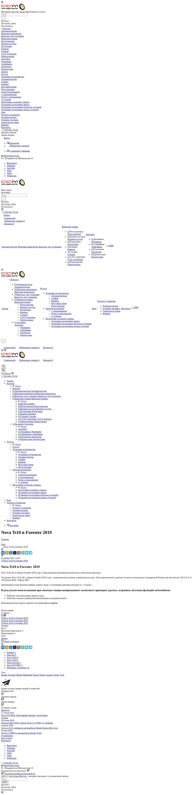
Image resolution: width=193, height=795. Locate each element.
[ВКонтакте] (3, 552)
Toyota (56, 675)
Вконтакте (12, 163)
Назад (18, 386)
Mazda (19, 675)
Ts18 (62, 675)
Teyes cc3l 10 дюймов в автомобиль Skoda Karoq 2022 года (29, 728)
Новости (5, 710)
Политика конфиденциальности (19, 773)
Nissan (36, 675)
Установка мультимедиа (29, 454)
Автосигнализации (27, 475)
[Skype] (26, 552)
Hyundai (12, 675)
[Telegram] (30, 552)
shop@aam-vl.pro (11, 156)
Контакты (6, 740)
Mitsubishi (27, 675)
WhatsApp (11, 176)
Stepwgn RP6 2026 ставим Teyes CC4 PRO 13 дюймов (27, 723)
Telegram (11, 165)
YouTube (11, 168)
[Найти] (3, 18)
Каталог (16, 388)
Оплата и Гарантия (21, 508)
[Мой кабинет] (2, 344)
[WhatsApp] (22, 552)
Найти (4, 782)
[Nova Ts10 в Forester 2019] (14, 561)
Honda (4, 675)
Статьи (4, 718)
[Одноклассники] (6, 552)
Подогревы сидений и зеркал (32, 490)
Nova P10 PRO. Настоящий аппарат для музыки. (24, 715)
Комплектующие (26, 404)
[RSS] (2, 555)
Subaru (4, 638)
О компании (7, 735)
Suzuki (49, 675)
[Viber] (18, 552)
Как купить (6, 738)
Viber (9, 171)
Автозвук (22, 429)
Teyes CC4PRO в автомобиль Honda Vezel (21, 733)
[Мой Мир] (10, 552)
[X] (14, 552)
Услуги (15, 447)
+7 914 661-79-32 (10, 130)
